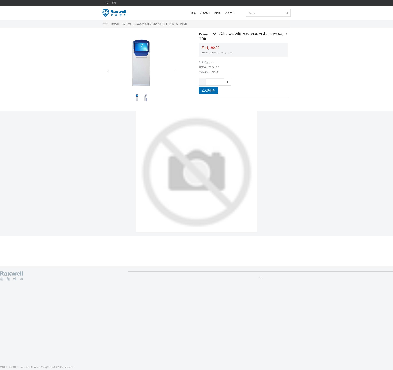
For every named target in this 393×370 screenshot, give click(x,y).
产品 (104, 24)
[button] (108, 69)
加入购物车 (208, 90)
